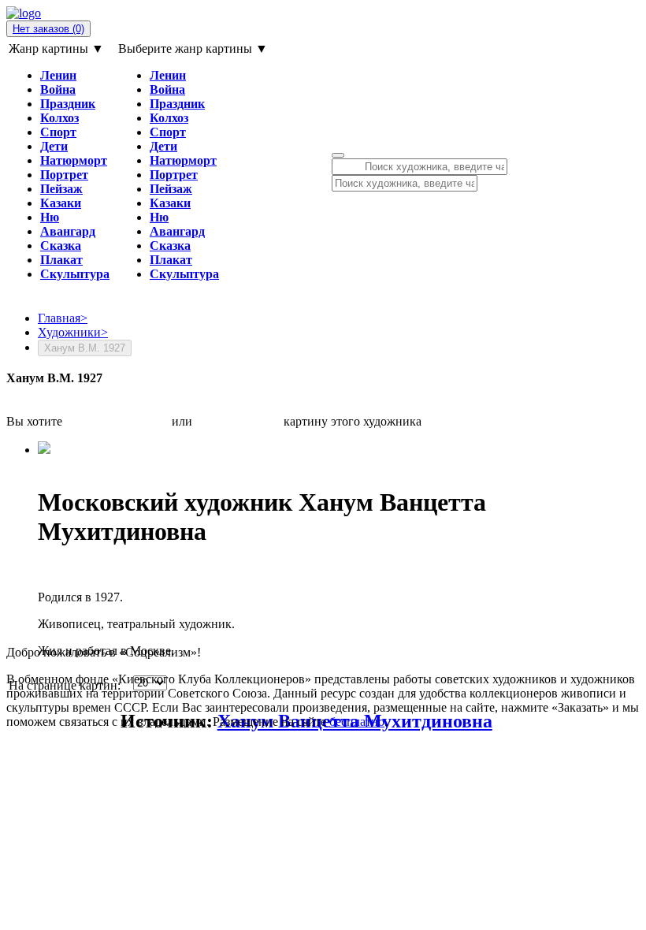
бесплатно (356, 721)
